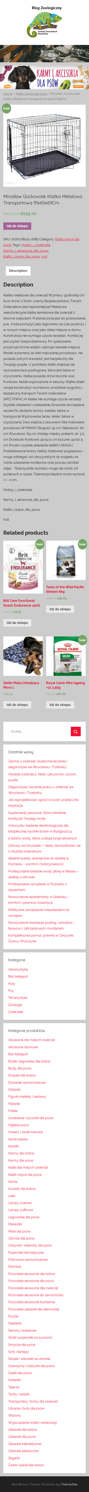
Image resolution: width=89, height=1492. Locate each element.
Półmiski (14, 1267)
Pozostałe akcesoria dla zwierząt (33, 1288)
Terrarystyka (17, 998)
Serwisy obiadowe (22, 1330)
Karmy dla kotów (21, 1153)
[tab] (18, 271)
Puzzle (13, 1316)
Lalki (11, 1196)
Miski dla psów (19, 1231)
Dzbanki (14, 1090)
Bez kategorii (18, 976)
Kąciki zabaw (18, 1139)
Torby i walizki (18, 1394)
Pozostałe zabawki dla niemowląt (33, 1309)
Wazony (14, 1415)
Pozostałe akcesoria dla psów (31, 1281)
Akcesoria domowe (23, 1047)
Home (7, 93)
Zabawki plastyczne (23, 1451)
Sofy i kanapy (18, 1352)
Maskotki (15, 1224)
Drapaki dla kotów (22, 1075)
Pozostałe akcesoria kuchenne (31, 1302)
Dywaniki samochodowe (27, 1083)
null (44, 256)
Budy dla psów (19, 1068)
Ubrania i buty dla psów (26, 1408)
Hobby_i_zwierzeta (35, 245)
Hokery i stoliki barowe (25, 1132)
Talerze (13, 1387)
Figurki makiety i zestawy (27, 1097)
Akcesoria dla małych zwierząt (31, 1040)
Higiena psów (18, 1125)
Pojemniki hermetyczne (26, 1253)
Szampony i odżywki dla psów (31, 1366)
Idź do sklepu (17, 226)
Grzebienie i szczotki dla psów (31, 1118)
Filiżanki (14, 1104)
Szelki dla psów (20, 1373)
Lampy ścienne (19, 1203)
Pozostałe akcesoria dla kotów (31, 1274)
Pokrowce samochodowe (28, 1260)
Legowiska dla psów (24, 1217)
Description (18, 271)
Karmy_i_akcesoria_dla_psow (25, 251)
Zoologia (15, 1005)
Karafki (13, 1146)
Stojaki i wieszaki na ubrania (29, 1359)
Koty (11, 984)
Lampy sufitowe (20, 1210)
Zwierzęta (15, 1012)
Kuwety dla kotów (22, 1189)
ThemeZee (69, 1484)
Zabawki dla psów (22, 1437)
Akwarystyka (18, 969)
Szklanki (14, 1380)
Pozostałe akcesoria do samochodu (36, 1295)
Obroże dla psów (21, 1238)
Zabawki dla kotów (22, 1430)
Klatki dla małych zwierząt (28, 1167)
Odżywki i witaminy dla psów (30, 1245)
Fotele (13, 1111)
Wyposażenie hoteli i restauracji (32, 1423)
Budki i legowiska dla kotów (29, 1061)
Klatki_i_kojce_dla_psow (21, 256)
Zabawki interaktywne (24, 1444)
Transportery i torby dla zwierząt (33, 1401)
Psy (11, 991)
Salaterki (14, 1323)
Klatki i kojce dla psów (31, 93)
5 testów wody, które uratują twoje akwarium (42, 838)
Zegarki (14, 1458)
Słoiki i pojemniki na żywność (30, 1337)
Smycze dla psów (22, 1345)
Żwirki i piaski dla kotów (26, 1465)
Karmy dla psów (20, 1160)
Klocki (12, 1182)
